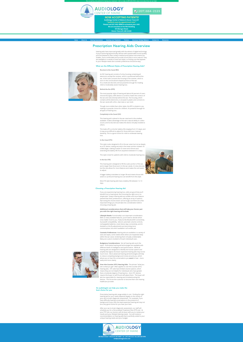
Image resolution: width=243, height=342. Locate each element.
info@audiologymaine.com (122, 338)
